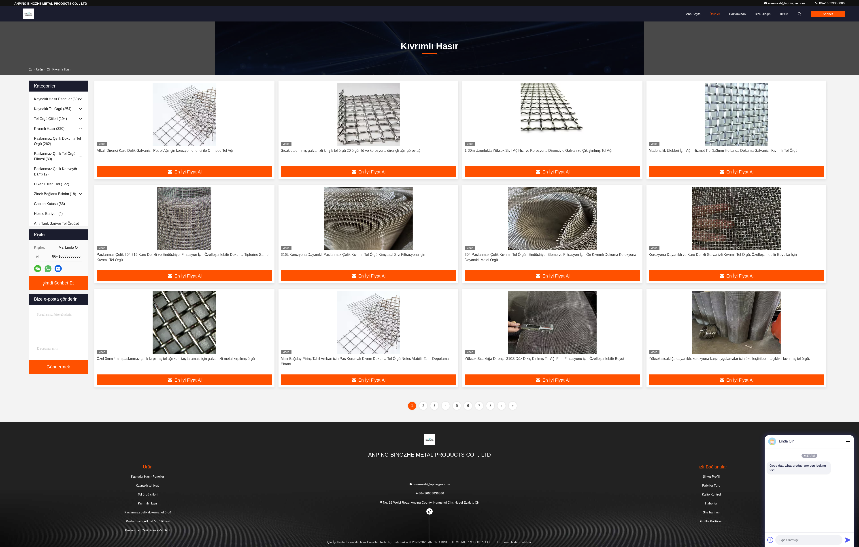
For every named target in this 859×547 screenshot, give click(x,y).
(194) (50, 119)
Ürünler (715, 14)
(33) (49, 204)
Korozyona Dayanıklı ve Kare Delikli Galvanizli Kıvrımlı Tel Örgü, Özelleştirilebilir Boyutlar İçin (723, 254)
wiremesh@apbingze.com (787, 3)
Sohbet (828, 14)
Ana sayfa (693, 14)
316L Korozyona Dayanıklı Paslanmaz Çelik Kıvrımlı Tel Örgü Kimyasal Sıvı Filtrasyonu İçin (353, 254)
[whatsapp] (48, 268)
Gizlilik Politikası (711, 521)
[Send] (847, 540)
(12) (55, 171)
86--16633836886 (831, 3)
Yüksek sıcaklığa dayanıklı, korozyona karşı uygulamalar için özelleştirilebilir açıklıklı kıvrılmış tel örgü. (729, 359)
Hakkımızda (737, 14)
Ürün (39, 69)
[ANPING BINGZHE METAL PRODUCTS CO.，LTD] (28, 14)
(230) (49, 128)
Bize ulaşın (763, 14)
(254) (52, 109)
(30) (54, 156)
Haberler (711, 503)
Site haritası (711, 512)
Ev (30, 69)
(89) (56, 99)
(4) (48, 214)
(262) (57, 141)
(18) (55, 194)
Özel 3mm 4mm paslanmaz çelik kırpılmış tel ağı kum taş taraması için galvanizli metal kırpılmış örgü (176, 359)
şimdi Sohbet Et (58, 282)
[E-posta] (58, 268)
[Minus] (847, 441)
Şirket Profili (711, 476)
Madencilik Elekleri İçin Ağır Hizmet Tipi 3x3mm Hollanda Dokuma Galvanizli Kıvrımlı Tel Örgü (723, 150)
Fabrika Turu (711, 485)
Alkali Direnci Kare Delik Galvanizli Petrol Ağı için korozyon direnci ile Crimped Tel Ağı (165, 150)
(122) (51, 184)
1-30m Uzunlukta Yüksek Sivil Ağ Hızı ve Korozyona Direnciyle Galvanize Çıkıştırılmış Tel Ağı (538, 150)
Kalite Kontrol (711, 494)
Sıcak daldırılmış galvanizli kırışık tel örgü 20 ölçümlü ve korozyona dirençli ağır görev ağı (351, 150)
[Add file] (770, 540)
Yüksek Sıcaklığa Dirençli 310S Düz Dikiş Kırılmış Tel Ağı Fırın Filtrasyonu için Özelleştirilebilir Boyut (544, 359)
